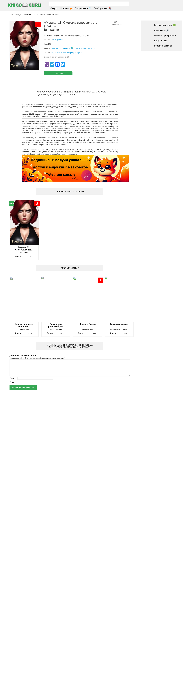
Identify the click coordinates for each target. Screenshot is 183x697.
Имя (12, 378)
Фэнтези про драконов (165, 35)
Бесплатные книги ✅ (165, 25)
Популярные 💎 (83, 8)
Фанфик (55, 48)
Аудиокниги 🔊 (161, 30)
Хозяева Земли (87, 324)
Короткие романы (163, 46)
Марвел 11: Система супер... (24, 248)
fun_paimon (58, 40)
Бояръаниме (160, 41)
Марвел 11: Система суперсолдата (66, 52)
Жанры (53, 8)
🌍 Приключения (78, 48)
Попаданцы (65, 48)
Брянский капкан (119, 324)
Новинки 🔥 (66, 8)
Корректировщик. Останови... (24, 325)
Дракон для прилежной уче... (56, 325)
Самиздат (91, 48)
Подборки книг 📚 (102, 8)
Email (13, 382)
